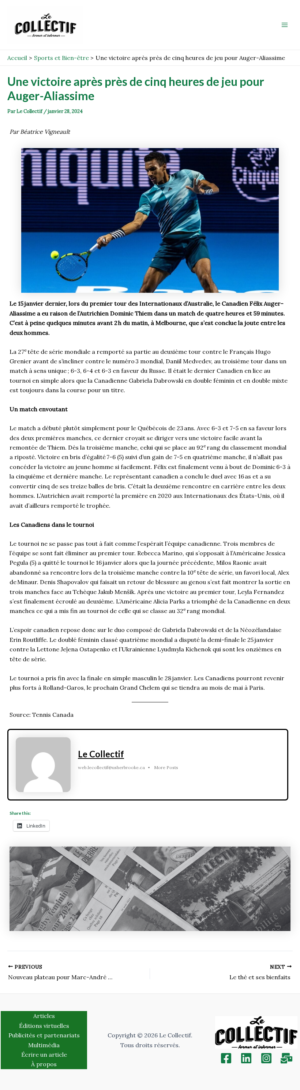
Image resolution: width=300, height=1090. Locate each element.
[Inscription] (286, 1058)
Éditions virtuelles (44, 1025)
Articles (44, 1015)
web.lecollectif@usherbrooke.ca (111, 767)
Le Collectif (101, 754)
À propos (44, 1064)
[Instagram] (266, 1058)
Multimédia (44, 1045)
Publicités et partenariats (44, 1035)
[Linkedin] (246, 1058)
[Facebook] (226, 1058)
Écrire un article (44, 1054)
